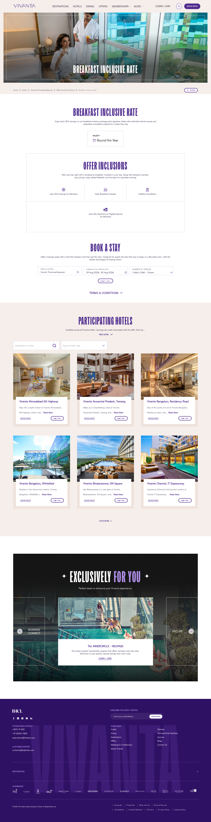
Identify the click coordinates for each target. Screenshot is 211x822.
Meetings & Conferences (121, 744)
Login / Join (105, 281)
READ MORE (104, 334)
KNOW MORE (25, 418)
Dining (113, 733)
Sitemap (160, 729)
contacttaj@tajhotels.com (23, 750)
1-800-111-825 (18, 729)
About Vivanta (117, 748)
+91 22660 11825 (19, 733)
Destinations (116, 737)
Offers (113, 741)
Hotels (113, 729)
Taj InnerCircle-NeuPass (167, 733)
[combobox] (81, 345)
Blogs (159, 741)
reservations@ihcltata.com (23, 737)
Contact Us (162, 744)
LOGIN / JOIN (162, 6)
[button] (105, 771)
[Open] (103, 345)
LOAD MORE (104, 521)
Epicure (160, 737)
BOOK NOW (192, 6)
